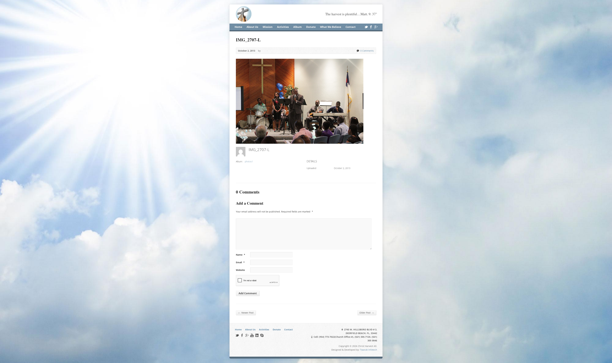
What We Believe (330, 27)
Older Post (366, 312)
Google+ (376, 27)
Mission (268, 27)
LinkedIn (257, 335)
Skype (262, 335)
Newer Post (246, 312)
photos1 (249, 161)
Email (240, 262)
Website (240, 269)
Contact (351, 27)
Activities (283, 27)
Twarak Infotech (368, 349)
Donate (311, 27)
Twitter (366, 27)
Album (297, 27)
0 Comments (358, 51)
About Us (252, 27)
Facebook (371, 27)
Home (238, 27)
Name (240, 254)
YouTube (252, 335)
